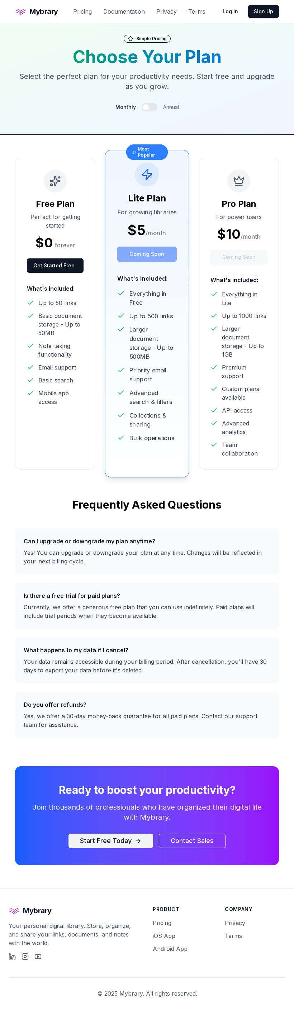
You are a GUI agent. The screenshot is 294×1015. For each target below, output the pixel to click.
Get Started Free (54, 265)
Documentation (124, 11)
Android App (170, 948)
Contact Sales (192, 840)
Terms (196, 11)
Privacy (166, 11)
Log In (230, 11)
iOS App (164, 935)
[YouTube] (38, 956)
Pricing (82, 11)
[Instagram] (25, 956)
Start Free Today (106, 840)
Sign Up (263, 11)
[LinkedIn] (12, 956)
